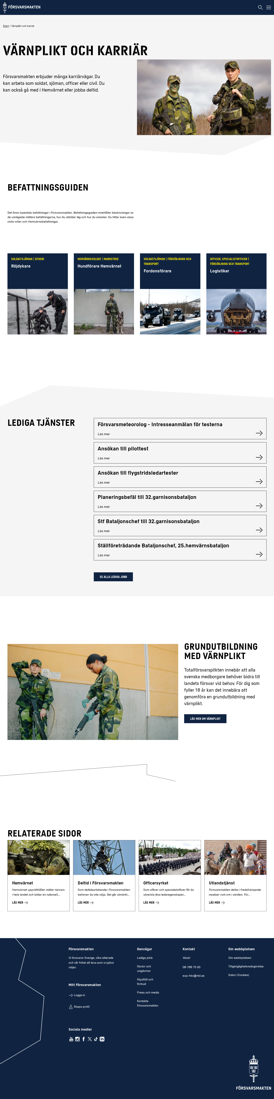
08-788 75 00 (191, 967)
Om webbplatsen (239, 958)
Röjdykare (20, 266)
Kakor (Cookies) (238, 975)
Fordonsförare (157, 271)
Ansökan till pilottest (123, 449)
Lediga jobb (145, 958)
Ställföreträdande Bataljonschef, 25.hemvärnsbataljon (163, 546)
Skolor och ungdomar (144, 969)
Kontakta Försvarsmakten (147, 1003)
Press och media (148, 992)
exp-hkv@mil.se (193, 975)
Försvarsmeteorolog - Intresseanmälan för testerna (160, 424)
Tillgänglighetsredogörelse (246, 966)
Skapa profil (81, 1006)
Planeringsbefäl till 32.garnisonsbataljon (147, 497)
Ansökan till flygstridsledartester (138, 473)
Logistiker (219, 271)
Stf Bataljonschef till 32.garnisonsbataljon (149, 521)
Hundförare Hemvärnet (99, 266)
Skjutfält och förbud (145, 982)
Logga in (79, 995)
